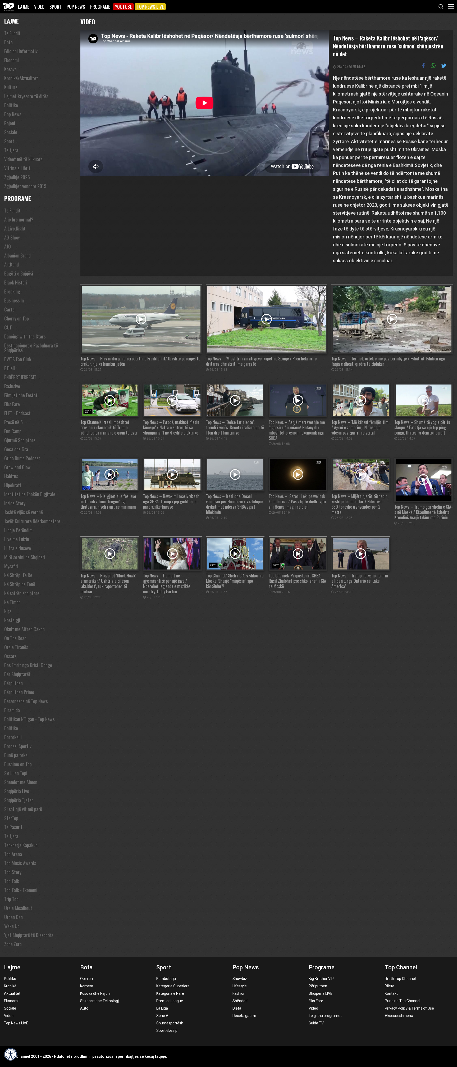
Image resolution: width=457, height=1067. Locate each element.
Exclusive (12, 386)
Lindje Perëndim (18, 530)
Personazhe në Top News (26, 701)
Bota (8, 42)
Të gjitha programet (325, 1016)
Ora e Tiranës (16, 647)
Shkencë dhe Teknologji (100, 1001)
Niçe (8, 611)
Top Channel (401, 967)
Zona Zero (13, 944)
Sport (55, 6)
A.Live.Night (15, 228)
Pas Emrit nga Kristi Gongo (28, 665)
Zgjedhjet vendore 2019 (25, 186)
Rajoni (9, 123)
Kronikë (10, 986)
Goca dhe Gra (16, 449)
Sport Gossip (166, 1030)
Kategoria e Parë (170, 993)
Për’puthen (318, 986)
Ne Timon (12, 602)
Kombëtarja (166, 978)
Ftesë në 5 (13, 422)
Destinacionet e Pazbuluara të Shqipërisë (31, 348)
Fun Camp (12, 431)
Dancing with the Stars (24, 336)
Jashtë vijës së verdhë (23, 512)
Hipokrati (12, 485)
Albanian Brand (17, 255)
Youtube (123, 6)
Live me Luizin (16, 539)
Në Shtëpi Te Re (18, 575)
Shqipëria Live (16, 791)
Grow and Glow (17, 467)
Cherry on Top (16, 318)
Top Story (12, 872)
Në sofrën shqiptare (21, 593)
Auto (84, 1008)
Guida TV (316, 1023)
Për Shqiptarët (17, 674)
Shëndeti (240, 1001)
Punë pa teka (16, 755)
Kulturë (10, 87)
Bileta (389, 986)
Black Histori (15, 282)
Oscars (10, 656)
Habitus (11, 476)
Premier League (169, 1001)
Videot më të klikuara (23, 159)
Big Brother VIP (321, 978)
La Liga (162, 1008)
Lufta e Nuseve (17, 548)
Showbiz (239, 978)
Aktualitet (12, 993)
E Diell (9, 368)
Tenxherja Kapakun (21, 845)
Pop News (76, 6)
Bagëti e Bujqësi (18, 273)
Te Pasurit (13, 827)
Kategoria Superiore (173, 986)
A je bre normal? (18, 219)
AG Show (12, 237)
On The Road (15, 638)
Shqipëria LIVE (320, 993)
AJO (7, 246)
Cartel (10, 309)
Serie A (162, 1016)
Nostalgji (12, 620)
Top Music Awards (20, 863)
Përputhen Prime (19, 692)
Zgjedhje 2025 (17, 177)
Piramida (12, 710)
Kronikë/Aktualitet (21, 78)
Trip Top (11, 899)
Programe (100, 6)
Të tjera (11, 150)
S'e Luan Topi (15, 773)
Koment (86, 986)
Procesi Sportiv (17, 746)
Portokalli (13, 737)
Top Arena (13, 854)
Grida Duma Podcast (22, 458)
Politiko (11, 728)
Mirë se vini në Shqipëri (24, 557)
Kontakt (391, 993)
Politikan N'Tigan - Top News (29, 719)
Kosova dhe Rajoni (95, 993)
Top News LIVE (150, 6)
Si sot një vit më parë (23, 809)
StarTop (11, 818)
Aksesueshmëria (399, 1016)
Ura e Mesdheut (18, 908)
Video (39, 6)
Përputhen (13, 683)
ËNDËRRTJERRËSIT (20, 377)
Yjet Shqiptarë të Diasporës (28, 935)
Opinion (86, 978)
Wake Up (12, 926)
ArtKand (11, 264)
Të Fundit (12, 33)
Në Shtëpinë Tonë (19, 584)
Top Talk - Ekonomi (20, 890)
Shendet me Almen (20, 782)
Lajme (23, 6)
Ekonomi (11, 60)
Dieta (236, 1008)
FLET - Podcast (17, 413)
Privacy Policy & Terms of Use (409, 1008)
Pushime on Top (18, 764)
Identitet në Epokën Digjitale (29, 494)
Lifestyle (239, 986)
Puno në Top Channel (402, 1001)
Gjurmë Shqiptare (19, 440)
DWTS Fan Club (17, 359)
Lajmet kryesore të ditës (26, 96)
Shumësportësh (169, 1023)
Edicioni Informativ (21, 51)
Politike (11, 105)
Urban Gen (13, 917)
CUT (8, 327)
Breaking (12, 291)
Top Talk (11, 881)
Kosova (10, 69)
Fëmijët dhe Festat (21, 395)
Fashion (238, 993)
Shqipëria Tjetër (18, 800)
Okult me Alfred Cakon (24, 629)
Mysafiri (11, 566)
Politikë (10, 978)
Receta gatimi (244, 1016)
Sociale (10, 132)
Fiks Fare (12, 404)
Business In (14, 300)
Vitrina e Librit (17, 168)
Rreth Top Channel (400, 978)
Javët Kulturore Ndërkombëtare (32, 521)
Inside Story (14, 503)
